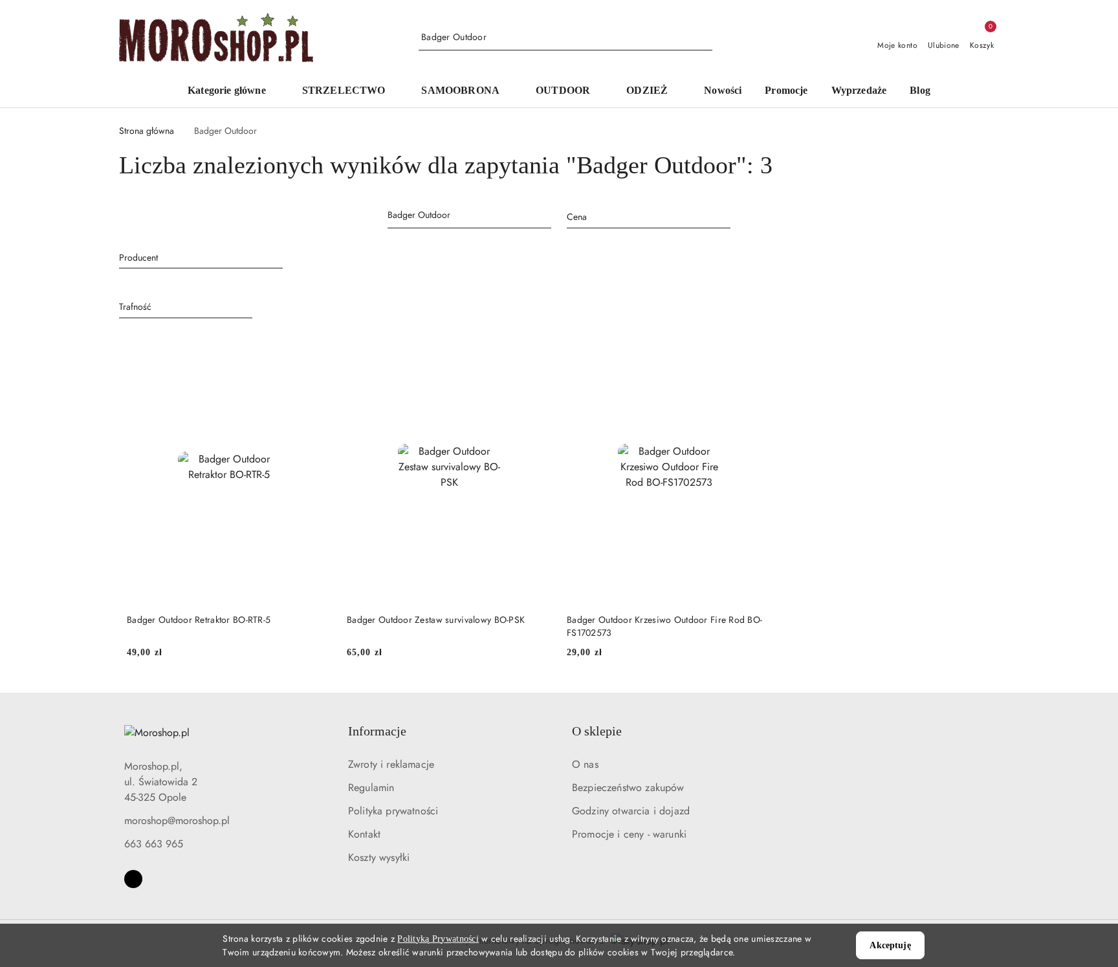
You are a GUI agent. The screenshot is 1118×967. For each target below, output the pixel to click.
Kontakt (364, 834)
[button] (233, 91)
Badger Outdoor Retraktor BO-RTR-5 (198, 619)
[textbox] (632, 217)
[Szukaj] (547, 217)
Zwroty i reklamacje (391, 764)
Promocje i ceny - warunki (629, 834)
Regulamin (371, 787)
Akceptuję (890, 945)
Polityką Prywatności (438, 939)
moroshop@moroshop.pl (177, 820)
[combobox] (648, 217)
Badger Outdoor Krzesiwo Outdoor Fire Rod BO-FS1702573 (664, 626)
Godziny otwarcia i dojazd (631, 810)
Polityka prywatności (393, 810)
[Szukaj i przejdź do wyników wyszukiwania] (704, 37)
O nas (585, 764)
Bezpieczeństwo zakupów (628, 787)
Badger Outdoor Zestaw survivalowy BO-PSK (436, 619)
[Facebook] (133, 879)
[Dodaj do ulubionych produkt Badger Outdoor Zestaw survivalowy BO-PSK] (536, 346)
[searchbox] (201, 257)
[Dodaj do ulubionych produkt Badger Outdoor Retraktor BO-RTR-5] (316, 346)
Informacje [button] (377, 731)
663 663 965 (153, 843)
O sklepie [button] (597, 731)
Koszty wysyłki (379, 857)
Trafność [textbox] (135, 306)
